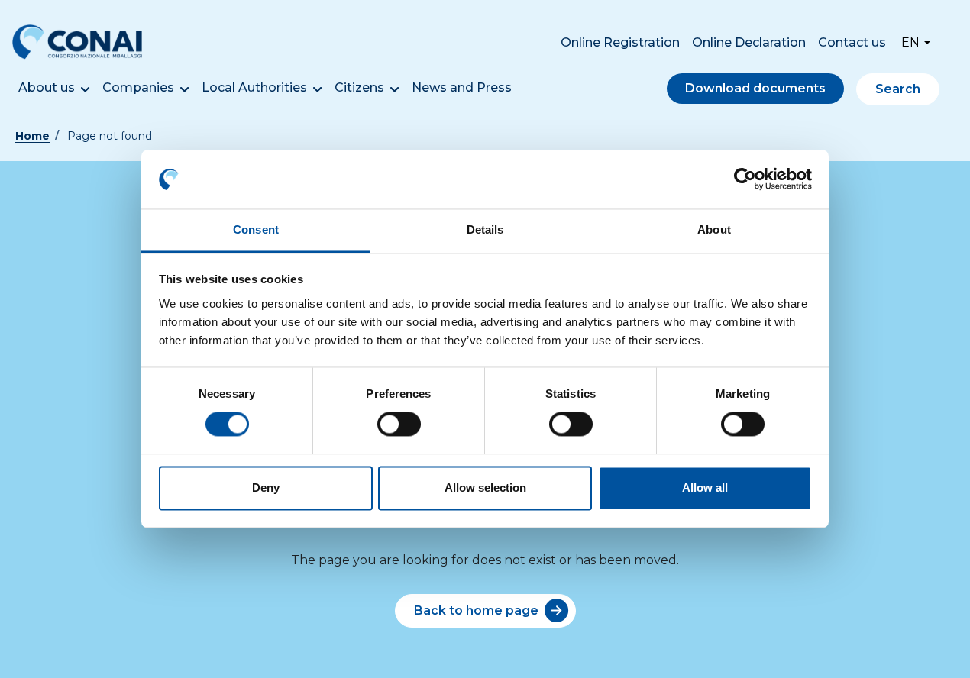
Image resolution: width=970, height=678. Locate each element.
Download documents (755, 88)
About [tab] (714, 229)
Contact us (852, 42)
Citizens (359, 87)
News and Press (462, 87)
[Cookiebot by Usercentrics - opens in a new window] (745, 179)
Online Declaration (749, 42)
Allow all (705, 487)
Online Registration (620, 42)
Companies (138, 87)
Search (897, 89)
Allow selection (485, 487)
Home (32, 136)
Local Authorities (254, 87)
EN (910, 42)
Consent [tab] (256, 229)
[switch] (399, 424)
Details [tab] (485, 229)
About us (46, 87)
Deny (266, 487)
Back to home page (476, 610)
